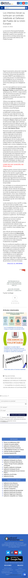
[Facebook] (18, 3)
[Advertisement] (14, 55)
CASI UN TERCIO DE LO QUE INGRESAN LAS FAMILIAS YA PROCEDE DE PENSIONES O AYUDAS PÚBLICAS (14, 380)
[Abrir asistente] (25, 575)
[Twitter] (21, 3)
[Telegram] (26, 3)
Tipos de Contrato (10, 376)
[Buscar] (26, 8)
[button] (2, 8)
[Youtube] (23, 3)
